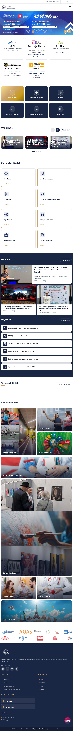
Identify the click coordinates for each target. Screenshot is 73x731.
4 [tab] (36, 31)
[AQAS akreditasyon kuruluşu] (30, 632)
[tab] (33, 151)
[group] (36, 23)
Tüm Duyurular (65, 320)
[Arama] (62, 2)
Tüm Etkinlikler (65, 384)
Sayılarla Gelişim (9, 686)
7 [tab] (46, 31)
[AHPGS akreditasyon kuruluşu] (48, 632)
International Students (52, 1)
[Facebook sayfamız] (3, 669)
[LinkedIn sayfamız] (16, 669)
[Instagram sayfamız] (7, 669)
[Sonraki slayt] (69, 31)
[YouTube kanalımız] (12, 669)
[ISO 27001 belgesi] (68, 632)
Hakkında (6, 679)
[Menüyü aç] (70, 7)
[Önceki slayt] (65, 31)
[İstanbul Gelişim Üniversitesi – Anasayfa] (8, 7)
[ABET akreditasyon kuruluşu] (57, 632)
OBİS (42, 679)
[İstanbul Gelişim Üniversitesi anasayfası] (36, 652)
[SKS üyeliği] (55, 638)
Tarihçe (6, 683)
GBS (41, 686)
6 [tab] (43, 31)
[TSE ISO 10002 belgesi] (5, 638)
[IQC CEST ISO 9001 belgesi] (40, 638)
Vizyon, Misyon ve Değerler (12, 689)
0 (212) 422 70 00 (8, 717)
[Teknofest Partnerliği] (69, 638)
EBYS (42, 689)
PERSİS (42, 683)
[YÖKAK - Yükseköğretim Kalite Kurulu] (8, 632)
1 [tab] (26, 31)
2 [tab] (29, 31)
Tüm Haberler (66, 260)
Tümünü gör (66, 130)
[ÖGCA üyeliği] (23, 638)
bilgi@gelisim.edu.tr (9, 720)
